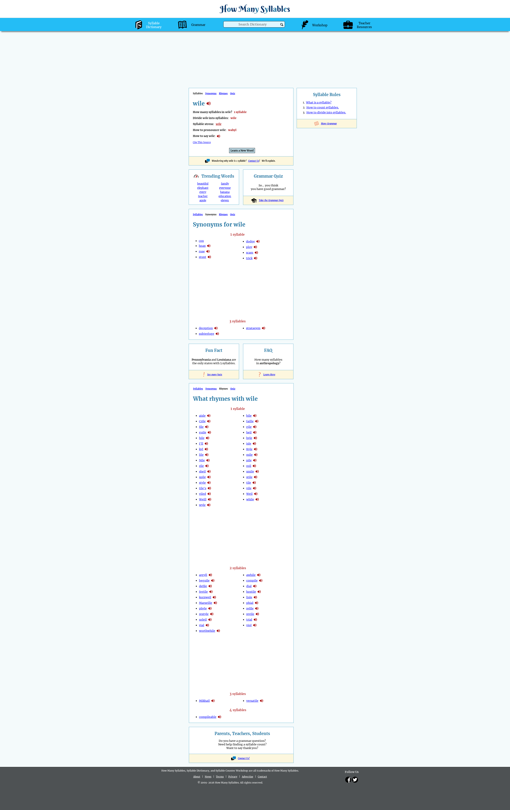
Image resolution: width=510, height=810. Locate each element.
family (225, 183)
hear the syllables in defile (210, 586)
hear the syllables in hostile (259, 591)
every (202, 192)
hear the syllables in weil (255, 494)
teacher (203, 196)
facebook (348, 780)
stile (249, 477)
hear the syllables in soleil (210, 619)
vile (248, 488)
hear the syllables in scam (256, 252)
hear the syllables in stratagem (263, 328)
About (196, 776)
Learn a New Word (242, 150)
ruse (202, 251)
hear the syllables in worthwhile (218, 631)
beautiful (202, 183)
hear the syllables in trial (255, 619)
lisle (249, 597)
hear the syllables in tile (254, 482)
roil (248, 466)
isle (248, 443)
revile (250, 614)
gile (249, 427)
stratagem (253, 328)
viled (202, 494)
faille (250, 421)
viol (249, 625)
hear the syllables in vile (254, 488)
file (201, 427)
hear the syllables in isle (254, 443)
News (208, 776)
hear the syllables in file (206, 427)
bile (249, 415)
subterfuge (206, 334)
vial (201, 625)
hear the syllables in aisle (208, 415)
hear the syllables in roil (254, 466)
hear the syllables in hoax (208, 246)
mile (249, 455)
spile (202, 477)
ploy (249, 247)
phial (249, 603)
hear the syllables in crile (208, 421)
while (250, 499)
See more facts (214, 374)
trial (249, 619)
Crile (202, 421)
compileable (207, 717)
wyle (202, 505)
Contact (262, 776)
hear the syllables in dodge (258, 241)
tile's (202, 488)
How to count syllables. (322, 107)
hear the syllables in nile (208, 460)
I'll (201, 443)
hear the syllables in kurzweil (214, 597)
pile (249, 460)
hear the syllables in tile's (209, 488)
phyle (203, 608)
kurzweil (205, 597)
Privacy (232, 776)
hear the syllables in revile (257, 614)
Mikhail (204, 701)
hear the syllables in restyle (211, 614)
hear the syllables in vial (207, 625)
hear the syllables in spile (209, 477)
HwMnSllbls (255, 9)
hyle (249, 438)
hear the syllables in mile (255, 455)
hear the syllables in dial (254, 586)
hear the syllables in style (209, 482)
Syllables (198, 214)
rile (201, 466)
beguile (204, 580)
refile (250, 608)
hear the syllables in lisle (255, 597)
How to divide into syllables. (326, 112)
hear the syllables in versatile (261, 701)
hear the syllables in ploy (255, 247)
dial (249, 586)
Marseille (205, 603)
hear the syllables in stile (255, 477)
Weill (202, 499)
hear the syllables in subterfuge (217, 334)
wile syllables (209, 103)
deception (206, 328)
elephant (202, 188)
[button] (281, 24)
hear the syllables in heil (254, 432)
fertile (203, 591)
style (202, 482)
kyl (201, 449)
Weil (249, 494)
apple (202, 200)
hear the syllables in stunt (209, 257)
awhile (251, 575)
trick (249, 258)
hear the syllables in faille (256, 421)
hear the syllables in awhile (258, 575)
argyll (203, 575)
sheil (202, 471)
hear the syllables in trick (255, 258)
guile (202, 432)
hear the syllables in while (257, 499)
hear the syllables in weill (209, 499)
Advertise (247, 776)
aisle (202, 415)
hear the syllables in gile (254, 427)
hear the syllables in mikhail (213, 701)
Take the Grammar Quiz (271, 200)
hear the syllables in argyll (210, 575)
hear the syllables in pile (254, 460)
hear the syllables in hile (207, 438)
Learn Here (268, 374)
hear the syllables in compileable (219, 717)
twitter (355, 780)
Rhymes (223, 93)
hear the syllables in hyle (255, 438)
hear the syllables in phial (256, 603)
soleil (203, 619)
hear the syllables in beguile (212, 580)
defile (203, 586)
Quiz (232, 93)
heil (249, 432)
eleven (225, 200)
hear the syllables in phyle (210, 608)
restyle (204, 614)
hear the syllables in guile (209, 432)
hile (201, 438)
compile (252, 580)
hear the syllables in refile (256, 608)
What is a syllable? (319, 102)
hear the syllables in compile (260, 580)
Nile (202, 460)
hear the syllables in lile (206, 455)
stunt (202, 257)
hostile (251, 591)
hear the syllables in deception (216, 328)
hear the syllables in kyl (206, 449)
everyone (225, 188)
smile (250, 471)
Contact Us (253, 160)
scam (249, 252)
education (225, 196)
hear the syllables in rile (207, 466)
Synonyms (211, 93)
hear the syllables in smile (257, 471)
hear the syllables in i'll (206, 443)
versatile (252, 701)
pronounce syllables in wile (218, 136)
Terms (220, 776)
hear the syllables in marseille (215, 603)
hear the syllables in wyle (208, 505)
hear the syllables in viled (209, 494)
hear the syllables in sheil (209, 471)
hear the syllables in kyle (255, 449)
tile (248, 482)
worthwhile (207, 631)
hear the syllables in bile (254, 415)
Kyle (249, 449)
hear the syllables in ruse (208, 251)
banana (225, 192)
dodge (250, 241)
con (201, 241)
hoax (202, 246)
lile (201, 455)
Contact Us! (244, 758)
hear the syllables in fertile (211, 591)
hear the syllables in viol (254, 625)
